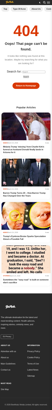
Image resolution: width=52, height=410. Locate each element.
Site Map (5, 389)
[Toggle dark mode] (40, 3)
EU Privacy (7, 336)
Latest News (32, 370)
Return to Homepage (26, 86)
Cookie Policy (33, 357)
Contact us (5, 370)
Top (5, 9)
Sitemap (31, 376)
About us (5, 357)
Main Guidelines (8, 364)
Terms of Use (33, 364)
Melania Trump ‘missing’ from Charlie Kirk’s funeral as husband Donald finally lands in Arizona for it (23, 149)
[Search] (44, 2)
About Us (36, 9)
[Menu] (48, 2)
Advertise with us (8, 351)
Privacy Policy (33, 351)
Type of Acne (19, 9)
